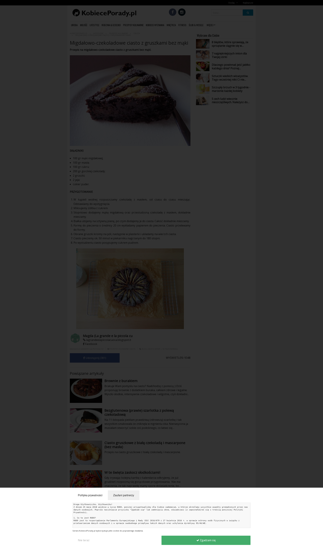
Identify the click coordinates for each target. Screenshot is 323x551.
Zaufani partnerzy (123, 495)
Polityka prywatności (90, 495)
